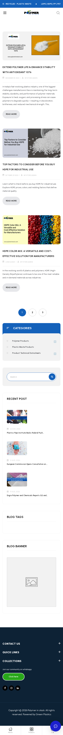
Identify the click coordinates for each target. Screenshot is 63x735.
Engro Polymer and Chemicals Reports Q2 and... (27, 495)
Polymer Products (20, 341)
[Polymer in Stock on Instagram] (11, 688)
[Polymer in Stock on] (17, 688)
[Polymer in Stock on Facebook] (5, 688)
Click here (13, 676)
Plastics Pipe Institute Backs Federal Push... (25, 433)
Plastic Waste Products (23, 347)
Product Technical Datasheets (26, 353)
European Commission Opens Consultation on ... (27, 464)
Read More (11, 114)
